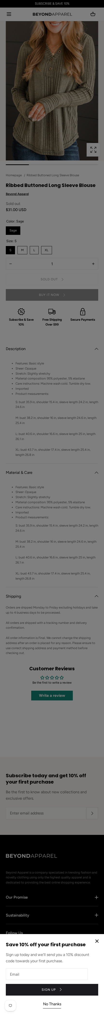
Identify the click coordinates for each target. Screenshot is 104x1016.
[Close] (52, 508)
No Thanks (52, 1004)
